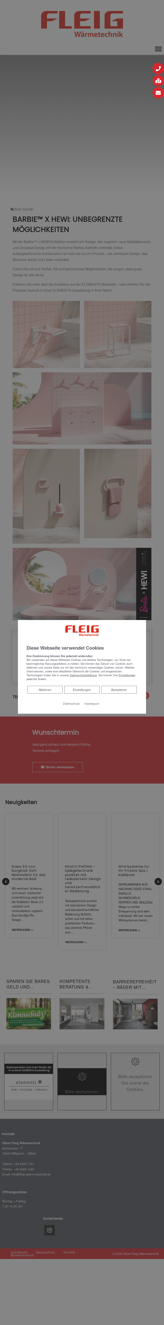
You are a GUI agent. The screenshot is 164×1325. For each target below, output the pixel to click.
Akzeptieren (119, 690)
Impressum (91, 703)
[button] (158, 68)
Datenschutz (71, 703)
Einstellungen (82, 690)
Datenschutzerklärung (83, 675)
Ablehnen (44, 689)
